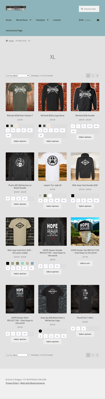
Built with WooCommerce (33, 383)
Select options (20, 141)
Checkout (40, 20)
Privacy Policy (12, 383)
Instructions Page (14, 30)
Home (8, 20)
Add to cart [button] (85, 263)
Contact (57, 20)
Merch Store (22, 20)
